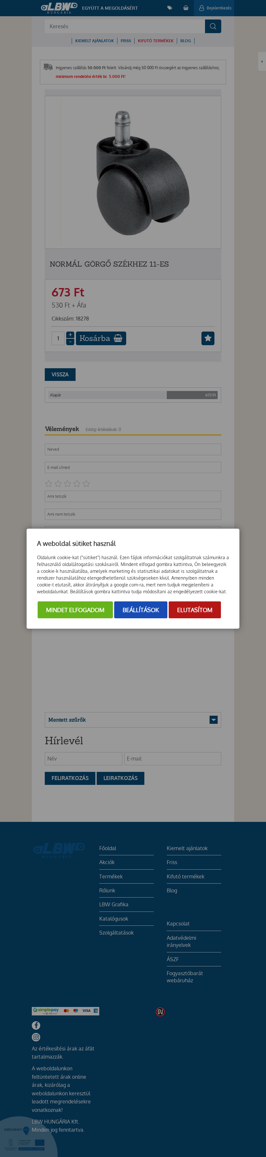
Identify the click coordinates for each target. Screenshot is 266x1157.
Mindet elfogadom (75, 609)
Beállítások (141, 609)
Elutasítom (194, 609)
